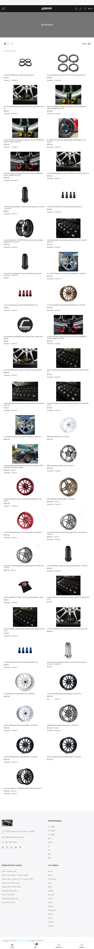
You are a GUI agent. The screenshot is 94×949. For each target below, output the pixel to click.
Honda (50, 891)
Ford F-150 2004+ (8, 895)
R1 (48, 846)
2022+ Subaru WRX (9, 871)
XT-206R (51, 827)
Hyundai (51, 895)
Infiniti (50, 898)
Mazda (50, 906)
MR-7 (50, 838)
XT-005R (51, 835)
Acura (50, 871)
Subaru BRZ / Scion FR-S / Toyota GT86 (17, 879)
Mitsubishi (52, 910)
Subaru (51, 922)
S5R (49, 854)
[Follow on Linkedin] (16, 847)
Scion (50, 918)
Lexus (50, 902)
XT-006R (51, 831)
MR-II (50, 842)
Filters (84, 44)
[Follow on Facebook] (3, 847)
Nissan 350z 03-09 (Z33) (11, 887)
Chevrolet (52, 879)
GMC (50, 887)
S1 (48, 850)
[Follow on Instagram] (11, 847)
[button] (5, 43)
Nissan (50, 914)
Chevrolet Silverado (9, 891)
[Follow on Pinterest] (20, 847)
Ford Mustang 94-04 (10, 898)
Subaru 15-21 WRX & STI (11, 883)
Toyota (51, 926)
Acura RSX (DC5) (8, 902)
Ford (49, 883)
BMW (50, 875)
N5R (49, 858)
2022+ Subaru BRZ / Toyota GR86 (15, 875)
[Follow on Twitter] (7, 847)
